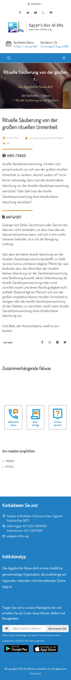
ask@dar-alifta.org (17, 536)
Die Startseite (30, 95)
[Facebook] (20, 13)
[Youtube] (35, 13)
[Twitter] (28, 13)
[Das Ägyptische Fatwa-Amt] (35, 26)
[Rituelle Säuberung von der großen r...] (42, 342)
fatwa (46, 95)
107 (25, 526)
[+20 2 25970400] (43, 13)
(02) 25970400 (37, 526)
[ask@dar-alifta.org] (51, 13)
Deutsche (36, 4)
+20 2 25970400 (33, 530)
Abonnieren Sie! (57, 628)
